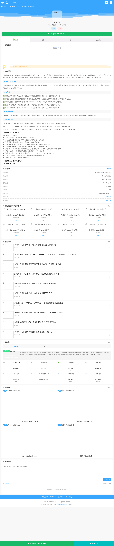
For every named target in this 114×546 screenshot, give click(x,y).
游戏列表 (12, 6)
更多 (109, 206)
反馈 (110, 168)
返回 (2, 2)
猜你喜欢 (98, 40)
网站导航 (53, 496)
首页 (7, 2)
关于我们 (69, 496)
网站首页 (45, 496)
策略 (53, 28)
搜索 (106, 2)
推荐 (70, 40)
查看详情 (108, 196)
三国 (60, 28)
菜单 (111, 2)
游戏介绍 (15, 39)
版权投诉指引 (62, 504)
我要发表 (107, 479)
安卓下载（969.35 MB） (58, 34)
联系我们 (61, 496)
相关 (43, 40)
